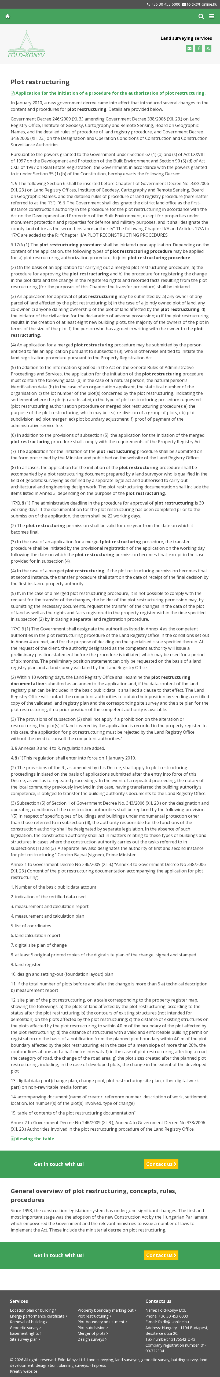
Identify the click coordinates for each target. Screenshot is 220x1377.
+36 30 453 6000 (165, 4)
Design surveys (91, 1339)
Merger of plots (91, 1333)
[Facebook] (199, 48)
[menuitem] (7, 16)
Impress (99, 1365)
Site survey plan (24, 1339)
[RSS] (208, 48)
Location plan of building (32, 1310)
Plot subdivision (91, 1327)
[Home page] (7, 16)
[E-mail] (189, 48)
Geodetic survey (24, 1327)
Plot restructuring (93, 1316)
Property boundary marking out (106, 1310)
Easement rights (24, 1333)
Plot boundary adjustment (101, 1321)
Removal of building (27, 1321)
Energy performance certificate (37, 1316)
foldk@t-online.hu (202, 4)
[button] (211, 16)
